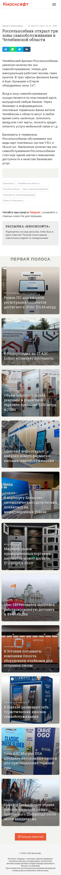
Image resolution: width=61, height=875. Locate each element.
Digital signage (13, 390)
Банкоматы (9, 183)
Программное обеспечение (20, 293)
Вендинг (9, 544)
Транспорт (10, 493)
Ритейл (8, 446)
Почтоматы (11, 349)
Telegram (35, 212)
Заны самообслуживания (35, 188)
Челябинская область (29, 183)
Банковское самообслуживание (19, 194)
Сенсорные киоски (15, 702)
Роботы (8, 600)
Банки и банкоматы (12, 26)
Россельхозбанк (11, 188)
